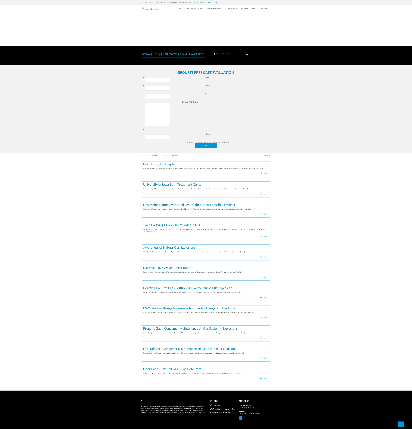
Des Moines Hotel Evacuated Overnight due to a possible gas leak (189, 205)
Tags (165, 155)
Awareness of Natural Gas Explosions (169, 247)
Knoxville (251, 413)
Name (208, 134)
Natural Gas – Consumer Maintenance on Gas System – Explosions (189, 349)
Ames (258, 413)
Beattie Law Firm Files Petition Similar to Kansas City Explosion (187, 288)
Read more (263, 173)
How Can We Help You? (190, 102)
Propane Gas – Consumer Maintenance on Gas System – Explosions (190, 328)
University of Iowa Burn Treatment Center (173, 184)
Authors (174, 155)
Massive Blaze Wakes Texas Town (166, 268)
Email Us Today (198, 2)
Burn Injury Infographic (159, 164)
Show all (267, 155)
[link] (145, 400)
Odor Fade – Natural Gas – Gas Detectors (172, 369)
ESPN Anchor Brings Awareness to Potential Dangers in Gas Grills (189, 308)
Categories (154, 155)
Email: (207, 94)
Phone (207, 85)
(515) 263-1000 (212, 2)
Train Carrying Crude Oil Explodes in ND (171, 225)
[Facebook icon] (267, 2)
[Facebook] (255, 418)
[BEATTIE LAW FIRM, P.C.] (150, 8)
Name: (207, 77)
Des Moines (243, 413)
